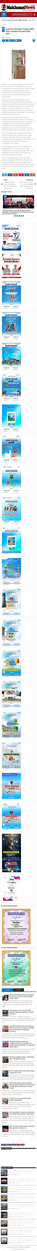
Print (12, 40)
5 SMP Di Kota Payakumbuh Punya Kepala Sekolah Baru (20, 1099)
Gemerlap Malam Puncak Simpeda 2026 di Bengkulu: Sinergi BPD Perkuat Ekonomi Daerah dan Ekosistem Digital (18, 212)
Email (19, 40)
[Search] (34, 14)
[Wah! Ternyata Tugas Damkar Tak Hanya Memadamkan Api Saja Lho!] (5, 1129)
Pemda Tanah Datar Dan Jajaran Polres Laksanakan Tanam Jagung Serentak (21, 1239)
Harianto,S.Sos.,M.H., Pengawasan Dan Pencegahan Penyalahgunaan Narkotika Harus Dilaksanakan (21, 1197)
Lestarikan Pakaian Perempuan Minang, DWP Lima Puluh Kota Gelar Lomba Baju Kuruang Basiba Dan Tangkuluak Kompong (21, 1028)
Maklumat (10, 1247)
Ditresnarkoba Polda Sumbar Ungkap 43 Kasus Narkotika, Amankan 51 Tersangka (22, 1205)
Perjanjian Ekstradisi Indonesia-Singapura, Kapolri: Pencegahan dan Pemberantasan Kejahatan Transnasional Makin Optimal (22, 1044)
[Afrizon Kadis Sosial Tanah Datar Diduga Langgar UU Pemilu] (5, 1073)
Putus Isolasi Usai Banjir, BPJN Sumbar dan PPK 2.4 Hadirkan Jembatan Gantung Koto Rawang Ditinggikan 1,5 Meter (22, 1189)
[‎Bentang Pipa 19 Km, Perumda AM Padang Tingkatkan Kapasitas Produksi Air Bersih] (5, 1013)
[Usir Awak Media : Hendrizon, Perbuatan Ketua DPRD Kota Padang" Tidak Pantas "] (5, 1115)
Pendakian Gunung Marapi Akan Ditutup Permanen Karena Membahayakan (21, 1231)
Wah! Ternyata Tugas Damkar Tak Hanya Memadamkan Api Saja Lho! (21, 1127)
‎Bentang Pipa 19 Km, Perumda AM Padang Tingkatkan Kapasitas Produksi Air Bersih (21, 1012)
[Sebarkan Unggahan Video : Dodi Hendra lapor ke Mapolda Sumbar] (5, 1060)
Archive (18, 990)
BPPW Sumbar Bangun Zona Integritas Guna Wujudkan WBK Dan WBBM (21, 1171)
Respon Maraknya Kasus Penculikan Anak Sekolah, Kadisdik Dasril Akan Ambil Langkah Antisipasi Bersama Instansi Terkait (22, 1085)
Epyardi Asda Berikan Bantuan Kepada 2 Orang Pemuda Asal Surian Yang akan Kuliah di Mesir (21, 996)
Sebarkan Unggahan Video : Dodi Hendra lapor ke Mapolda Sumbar (21, 1058)
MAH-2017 (22, 1249)
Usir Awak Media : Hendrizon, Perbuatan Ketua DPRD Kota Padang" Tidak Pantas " (22, 1113)
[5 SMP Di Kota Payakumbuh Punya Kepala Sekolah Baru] (5, 1101)
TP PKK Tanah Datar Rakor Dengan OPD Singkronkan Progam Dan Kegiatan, (21, 1213)
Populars (7, 990)
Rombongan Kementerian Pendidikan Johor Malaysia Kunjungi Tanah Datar (21, 1222)
